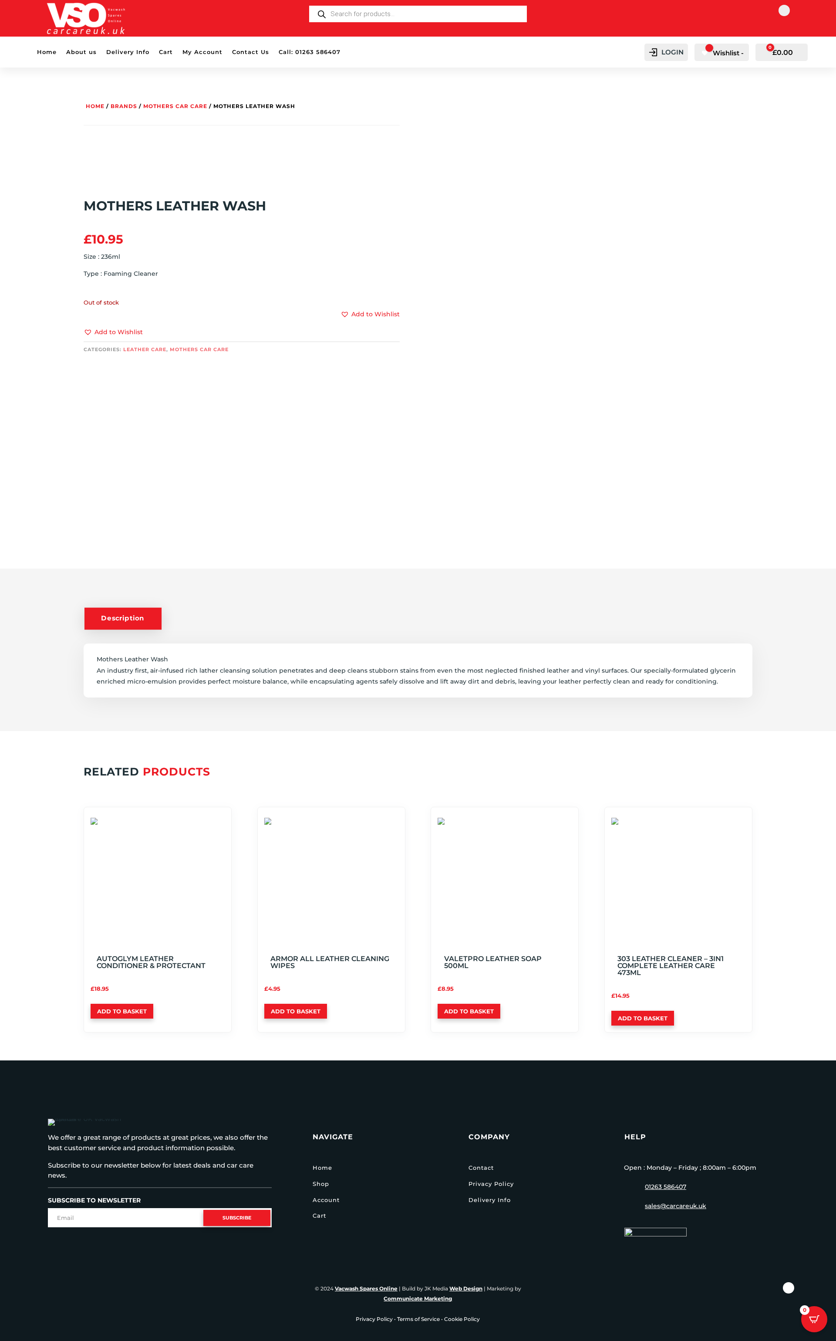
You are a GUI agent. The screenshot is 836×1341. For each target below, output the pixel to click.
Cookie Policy (462, 1319)
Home (47, 52)
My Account (202, 52)
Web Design (465, 1288)
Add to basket (122, 1011)
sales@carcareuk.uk (675, 1206)
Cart (166, 52)
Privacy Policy (491, 1183)
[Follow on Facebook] (784, 10)
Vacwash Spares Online (366, 1288)
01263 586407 (665, 1187)
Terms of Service (418, 1319)
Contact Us (250, 52)
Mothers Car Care (175, 106)
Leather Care (144, 349)
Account (326, 1199)
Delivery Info (127, 52)
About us (81, 52)
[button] (113, 332)
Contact (481, 1167)
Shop (321, 1183)
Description (123, 618)
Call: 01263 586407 (309, 52)
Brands (124, 106)
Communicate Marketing (418, 1298)
